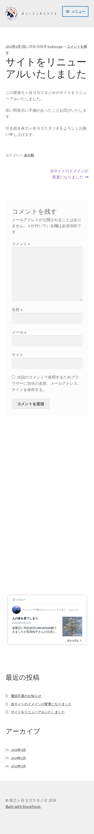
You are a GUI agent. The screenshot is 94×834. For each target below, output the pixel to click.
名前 (17, 309)
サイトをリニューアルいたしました (38, 712)
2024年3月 (18, 758)
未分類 (29, 155)
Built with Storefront (23, 806)
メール (19, 332)
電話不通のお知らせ (26, 696)
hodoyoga (55, 46)
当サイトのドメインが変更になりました (69, 174)
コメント (21, 243)
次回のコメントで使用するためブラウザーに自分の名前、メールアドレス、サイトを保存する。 (46, 383)
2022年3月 (18, 766)
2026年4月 (18, 750)
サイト (17, 354)
